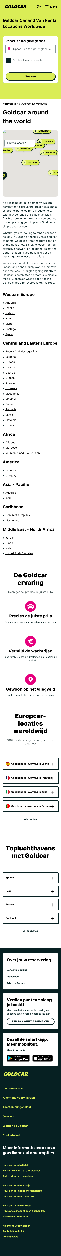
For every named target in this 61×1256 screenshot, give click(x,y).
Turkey (9, 425)
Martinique (12, 520)
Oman (9, 543)
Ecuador (10, 470)
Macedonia (12, 393)
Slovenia (10, 420)
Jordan (9, 537)
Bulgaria (10, 356)
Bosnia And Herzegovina (21, 351)
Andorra (10, 302)
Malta (9, 323)
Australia (11, 492)
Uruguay (10, 475)
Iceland (10, 313)
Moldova (11, 399)
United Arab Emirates (19, 553)
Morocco (11, 447)
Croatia (10, 362)
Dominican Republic (18, 515)
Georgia (10, 372)
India (8, 498)
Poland (9, 404)
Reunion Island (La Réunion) (23, 453)
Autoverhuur (10, 103)
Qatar (9, 548)
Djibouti (10, 442)
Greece (10, 377)
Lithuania (11, 388)
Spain (9, 334)
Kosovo (10, 383)
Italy (8, 318)
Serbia (9, 414)
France (9, 308)
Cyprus (10, 367)
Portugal (10, 329)
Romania (10, 409)
